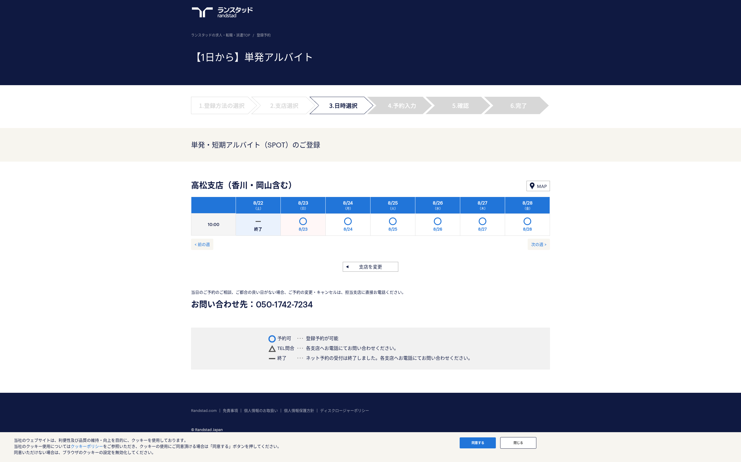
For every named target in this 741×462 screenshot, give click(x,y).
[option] (393, 218)
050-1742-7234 (284, 304)
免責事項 (230, 410)
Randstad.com (204, 410)
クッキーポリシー (87, 446)
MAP (542, 186)
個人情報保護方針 (299, 410)
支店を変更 (370, 266)
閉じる (518, 443)
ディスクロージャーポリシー (344, 410)
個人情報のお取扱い (261, 410)
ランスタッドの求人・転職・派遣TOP (220, 35)
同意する (478, 443)
